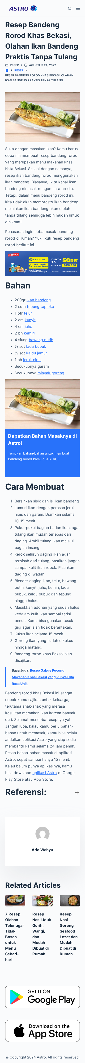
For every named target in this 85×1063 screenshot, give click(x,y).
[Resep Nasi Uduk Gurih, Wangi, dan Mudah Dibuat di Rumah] (42, 900)
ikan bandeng (39, 299)
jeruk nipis (32, 359)
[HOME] (7, 70)
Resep (14, 65)
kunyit (30, 319)
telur (28, 313)
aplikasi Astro (45, 772)
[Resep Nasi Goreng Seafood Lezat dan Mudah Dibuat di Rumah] (70, 900)
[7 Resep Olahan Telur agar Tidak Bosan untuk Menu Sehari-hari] (15, 900)
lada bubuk (36, 346)
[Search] (70, 8)
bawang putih (41, 339)
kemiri (29, 333)
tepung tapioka (40, 306)
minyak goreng (51, 373)
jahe (28, 326)
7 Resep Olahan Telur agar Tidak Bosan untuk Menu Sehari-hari (14, 937)
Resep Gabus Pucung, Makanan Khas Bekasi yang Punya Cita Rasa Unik (43, 677)
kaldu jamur (36, 353)
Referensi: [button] (25, 792)
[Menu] (78, 8)
